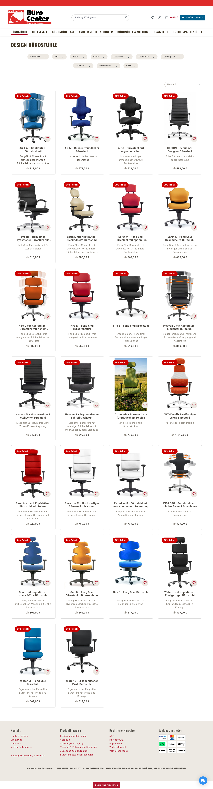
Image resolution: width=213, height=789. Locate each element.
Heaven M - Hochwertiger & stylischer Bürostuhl (33, 416)
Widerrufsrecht (117, 747)
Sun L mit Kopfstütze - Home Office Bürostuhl (33, 594)
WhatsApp (16, 739)
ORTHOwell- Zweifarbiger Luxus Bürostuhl (180, 416)
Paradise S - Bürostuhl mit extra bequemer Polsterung (131, 505)
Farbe (96, 57)
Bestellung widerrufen (106, 785)
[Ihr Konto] (159, 17)
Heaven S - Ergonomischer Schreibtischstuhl (82, 416)
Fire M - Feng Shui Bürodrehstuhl (82, 327)
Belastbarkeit (105, 66)
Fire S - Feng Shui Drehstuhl (131, 325)
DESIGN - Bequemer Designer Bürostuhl (180, 149)
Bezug (75, 57)
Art (56, 57)
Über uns (16, 743)
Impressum (115, 743)
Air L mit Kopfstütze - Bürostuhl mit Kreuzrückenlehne (33, 149)
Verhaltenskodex (118, 751)
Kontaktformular (20, 736)
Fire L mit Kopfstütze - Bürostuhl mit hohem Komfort (33, 327)
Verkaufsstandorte (192, 17)
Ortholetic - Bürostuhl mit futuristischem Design (131, 416)
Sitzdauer (80, 66)
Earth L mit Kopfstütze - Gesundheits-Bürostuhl (82, 238)
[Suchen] (126, 18)
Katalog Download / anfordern (28, 755)
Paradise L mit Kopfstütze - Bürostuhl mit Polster (33, 505)
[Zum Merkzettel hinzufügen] (47, 139)
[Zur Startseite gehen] (29, 17)
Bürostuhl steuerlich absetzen (77, 754)
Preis (128, 66)
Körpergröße (169, 57)
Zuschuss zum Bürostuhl (74, 751)
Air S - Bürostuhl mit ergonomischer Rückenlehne (131, 149)
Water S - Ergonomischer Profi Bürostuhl (82, 682)
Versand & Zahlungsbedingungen (79, 747)
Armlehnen (35, 57)
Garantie (65, 739)
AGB (111, 736)
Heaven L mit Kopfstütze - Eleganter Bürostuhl (179, 327)
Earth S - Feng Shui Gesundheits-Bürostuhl (180, 238)
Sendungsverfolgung (71, 743)
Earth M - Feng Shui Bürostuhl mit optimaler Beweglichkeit (131, 238)
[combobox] (97, 18)
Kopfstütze (144, 57)
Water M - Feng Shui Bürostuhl (33, 682)
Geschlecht (118, 57)
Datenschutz (116, 739)
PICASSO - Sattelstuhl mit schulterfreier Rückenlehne (179, 505)
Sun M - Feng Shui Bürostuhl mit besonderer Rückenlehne (82, 594)
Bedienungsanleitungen (73, 736)
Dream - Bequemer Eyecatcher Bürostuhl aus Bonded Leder (33, 238)
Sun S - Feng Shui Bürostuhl (131, 592)
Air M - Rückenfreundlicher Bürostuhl (82, 149)
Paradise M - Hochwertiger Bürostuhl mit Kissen (82, 505)
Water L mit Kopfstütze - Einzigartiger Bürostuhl (179, 594)
